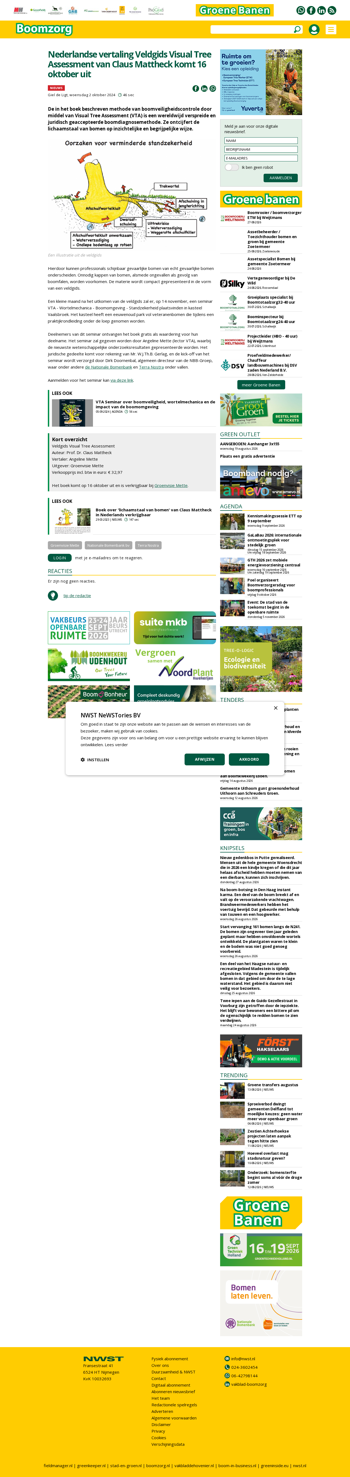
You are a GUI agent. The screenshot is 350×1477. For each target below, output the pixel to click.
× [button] (275, 708)
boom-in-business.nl (237, 1465)
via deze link (121, 380)
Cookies (158, 1437)
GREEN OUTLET (240, 434)
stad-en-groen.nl (126, 1465)
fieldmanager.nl (58, 1465)
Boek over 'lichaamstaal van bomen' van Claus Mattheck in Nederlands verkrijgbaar (154, 512)
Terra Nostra (151, 367)
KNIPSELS (232, 848)
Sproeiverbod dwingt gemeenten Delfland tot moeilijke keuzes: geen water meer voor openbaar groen (274, 1111)
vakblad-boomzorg (249, 1384)
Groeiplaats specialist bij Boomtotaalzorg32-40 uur (271, 300)
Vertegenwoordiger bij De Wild (271, 280)
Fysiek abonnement (169, 1358)
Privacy (158, 1431)
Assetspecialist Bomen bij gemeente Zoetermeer (271, 261)
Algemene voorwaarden (174, 1418)
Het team (160, 1398)
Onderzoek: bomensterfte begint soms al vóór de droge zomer (274, 1177)
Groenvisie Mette (171, 485)
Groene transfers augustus (272, 1084)
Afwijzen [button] (204, 759)
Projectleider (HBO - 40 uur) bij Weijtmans (272, 338)
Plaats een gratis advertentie (247, 456)
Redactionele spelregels (174, 1404)
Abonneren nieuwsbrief (173, 1391)
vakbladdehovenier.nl (194, 1465)
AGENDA (231, 506)
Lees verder (116, 744)
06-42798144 (244, 1375)
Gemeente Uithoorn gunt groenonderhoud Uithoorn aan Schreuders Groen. (259, 791)
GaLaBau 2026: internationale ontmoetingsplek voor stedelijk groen (274, 540)
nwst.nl (299, 1465)
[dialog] (175, 738)
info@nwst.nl (243, 1358)
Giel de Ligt (58, 94)
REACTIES (60, 571)
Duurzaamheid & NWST (173, 1372)
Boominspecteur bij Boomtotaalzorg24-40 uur (271, 319)
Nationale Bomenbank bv (109, 545)
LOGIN (59, 557)
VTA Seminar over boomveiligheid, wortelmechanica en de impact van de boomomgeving (155, 404)
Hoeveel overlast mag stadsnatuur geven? (267, 1156)
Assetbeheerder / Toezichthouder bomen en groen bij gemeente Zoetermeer (272, 239)
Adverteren (162, 1411)
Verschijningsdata (168, 1444)
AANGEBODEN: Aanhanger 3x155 (249, 443)
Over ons (160, 1365)
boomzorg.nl (158, 1465)
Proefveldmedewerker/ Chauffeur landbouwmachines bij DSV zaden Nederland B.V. (272, 363)
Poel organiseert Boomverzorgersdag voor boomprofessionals (271, 584)
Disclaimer (161, 1424)
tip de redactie (77, 595)
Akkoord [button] (249, 759)
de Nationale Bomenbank (108, 367)
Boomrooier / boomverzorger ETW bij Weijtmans (274, 215)
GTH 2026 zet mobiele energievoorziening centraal (273, 562)
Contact (158, 1378)
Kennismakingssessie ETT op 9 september (274, 518)
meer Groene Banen (261, 384)
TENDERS (232, 699)
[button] (95, 760)
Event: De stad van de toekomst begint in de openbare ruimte (268, 607)
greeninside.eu (274, 1465)
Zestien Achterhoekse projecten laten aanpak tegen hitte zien (269, 1136)
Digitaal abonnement (170, 1385)
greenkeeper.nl (91, 1465)
